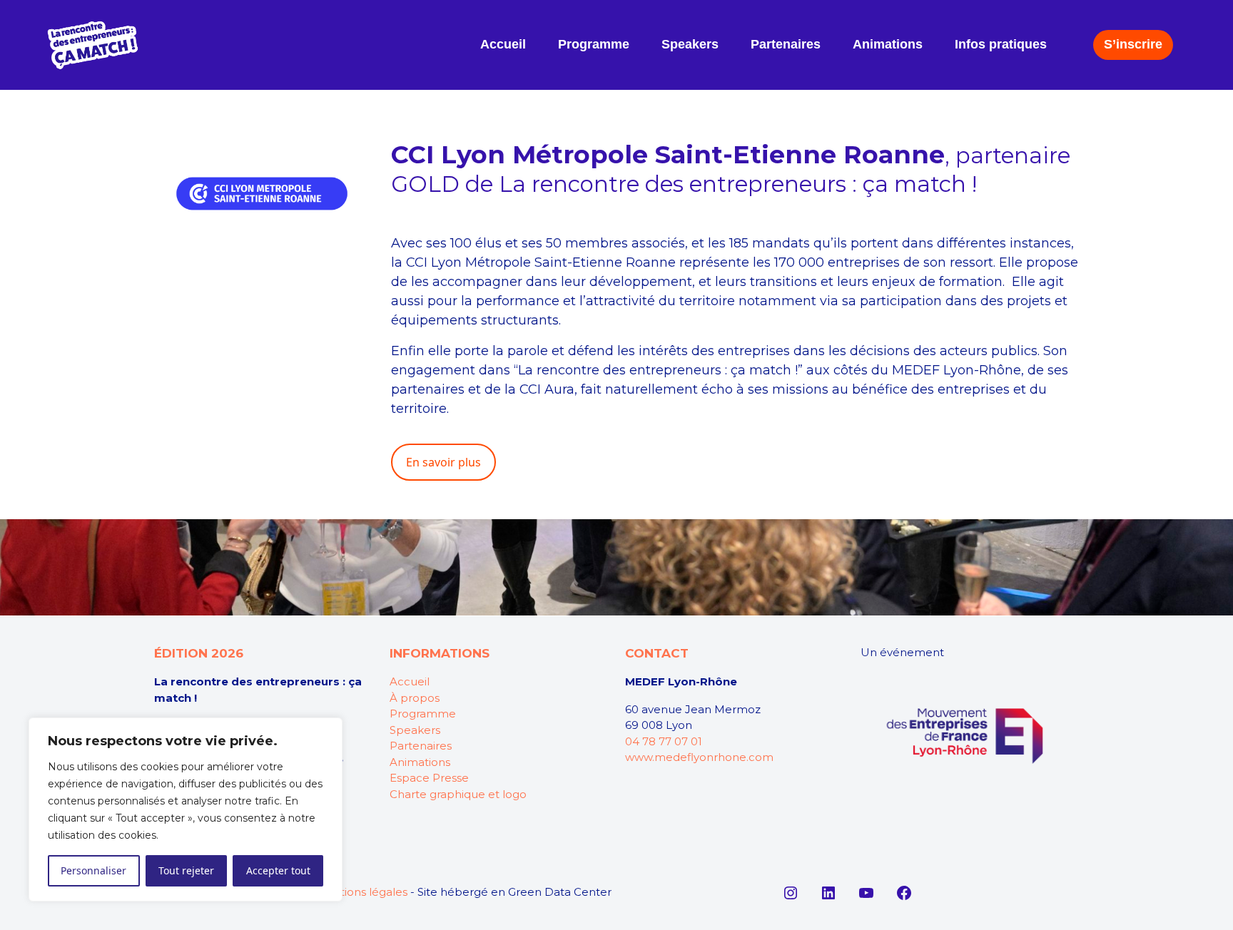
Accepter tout (278, 870)
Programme (423, 713)
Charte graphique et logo (458, 794)
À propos (415, 698)
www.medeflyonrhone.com (699, 757)
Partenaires (421, 745)
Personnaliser (93, 870)
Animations (420, 762)
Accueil (410, 681)
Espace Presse (429, 778)
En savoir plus (443, 462)
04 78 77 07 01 (663, 741)
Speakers (415, 730)
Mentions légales (361, 892)
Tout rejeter (186, 870)
